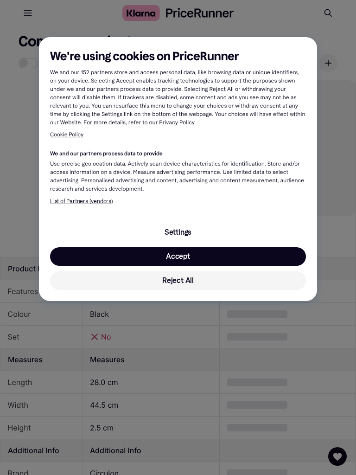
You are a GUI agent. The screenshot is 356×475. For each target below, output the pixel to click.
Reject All (178, 280)
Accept (178, 256)
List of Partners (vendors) (81, 201)
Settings (178, 232)
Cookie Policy (66, 135)
